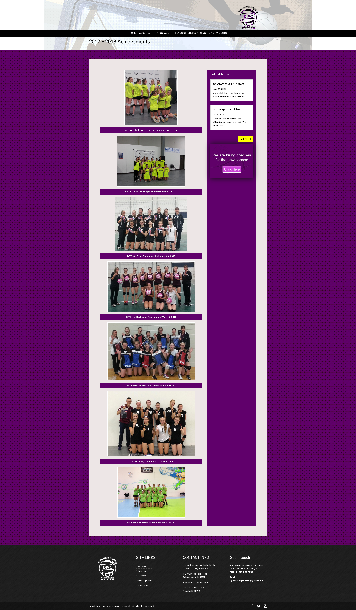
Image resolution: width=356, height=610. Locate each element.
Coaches (142, 576)
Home (132, 33)
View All (246, 138)
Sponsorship (143, 571)
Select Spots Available (226, 109)
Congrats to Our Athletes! (228, 84)
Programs (162, 33)
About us (144, 33)
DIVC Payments (218, 33)
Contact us (143, 585)
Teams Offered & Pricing (190, 33)
